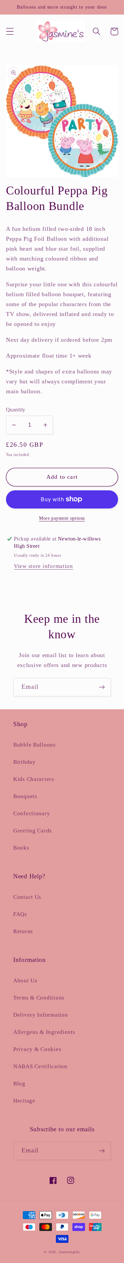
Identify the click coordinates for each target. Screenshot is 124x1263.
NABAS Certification (40, 1066)
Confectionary (31, 813)
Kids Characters (33, 779)
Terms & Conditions (38, 998)
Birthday (24, 762)
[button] (10, 31)
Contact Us (27, 897)
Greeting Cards (32, 830)
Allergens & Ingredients (44, 1032)
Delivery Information (40, 1015)
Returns (23, 931)
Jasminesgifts (69, 1252)
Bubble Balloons (34, 745)
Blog (19, 1083)
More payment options (62, 518)
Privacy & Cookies (37, 1049)
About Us (25, 980)
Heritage (24, 1101)
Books (21, 848)
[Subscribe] (101, 687)
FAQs (20, 914)
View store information (43, 566)
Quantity (15, 409)
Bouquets (25, 796)
